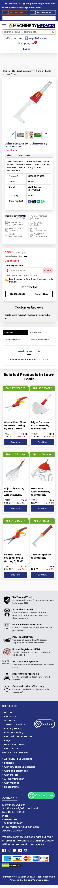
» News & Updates (13, 744)
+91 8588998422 (12, 3)
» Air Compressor (13, 779)
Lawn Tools (11, 74)
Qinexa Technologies (36, 880)
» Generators (10, 775)
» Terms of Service (13, 724)
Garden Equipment (22, 71)
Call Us (47, 723)
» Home (7, 712)
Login (27, 48)
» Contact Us (10, 748)
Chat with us (44, 795)
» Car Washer (10, 783)
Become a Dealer (44, 12)
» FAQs (6, 740)
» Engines (8, 763)
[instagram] (9, 850)
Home (6, 71)
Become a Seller (16, 12)
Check (47, 270)
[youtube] (25, 850)
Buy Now (15, 442)
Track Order (16, 38)
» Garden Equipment (15, 771)
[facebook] (4, 850)
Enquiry (43, 38)
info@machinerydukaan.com (40, 3)
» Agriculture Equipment (17, 759)
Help (31, 38)
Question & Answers (39, 339)
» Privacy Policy (11, 728)
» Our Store (9, 716)
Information (35, 332)
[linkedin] (20, 850)
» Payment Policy (12, 732)
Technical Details (12, 339)
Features (8, 332)
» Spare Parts (10, 787)
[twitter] (14, 850)
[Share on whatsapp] (43, 201)
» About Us (9, 720)
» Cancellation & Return (17, 736)
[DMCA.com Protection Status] (11, 865)
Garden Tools (43, 71)
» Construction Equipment (18, 767)
